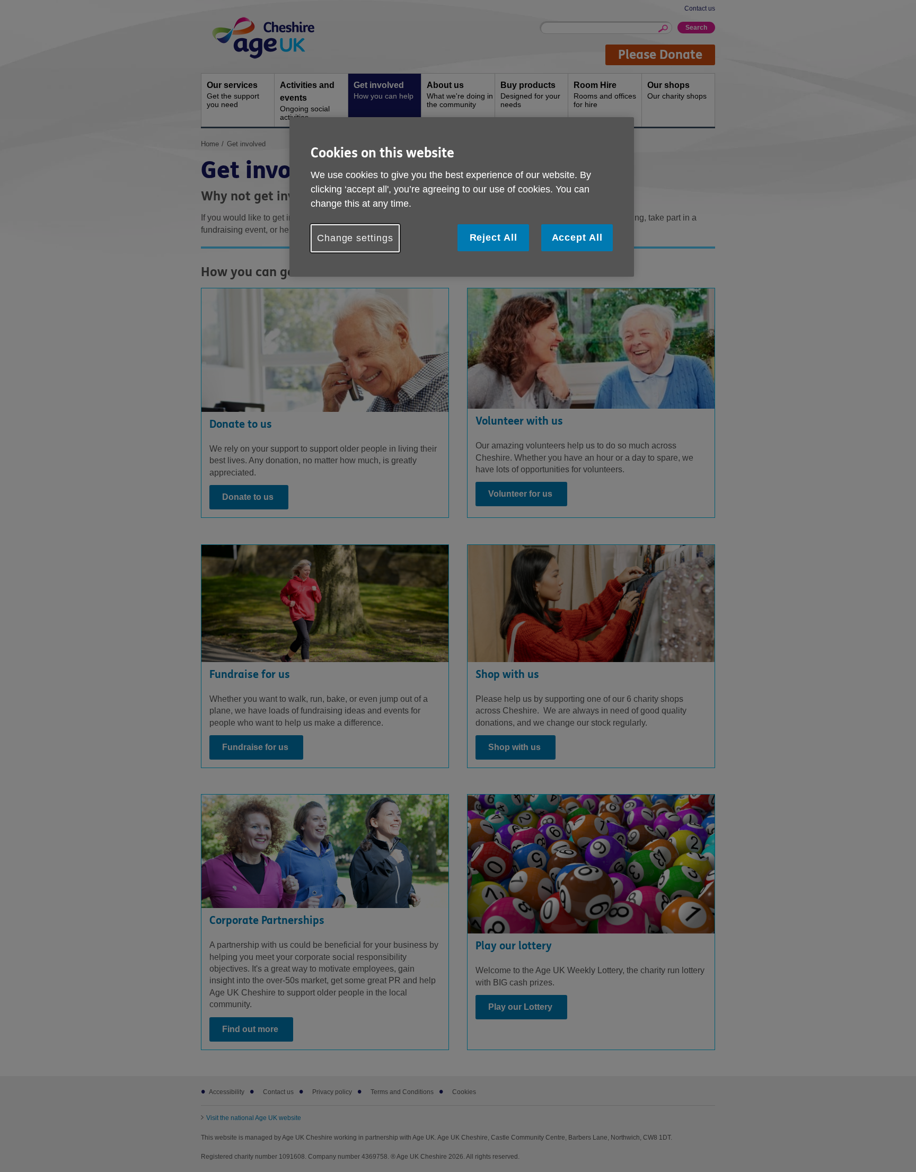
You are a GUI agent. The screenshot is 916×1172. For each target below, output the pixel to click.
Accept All (577, 237)
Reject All (493, 237)
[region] (461, 197)
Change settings (355, 238)
